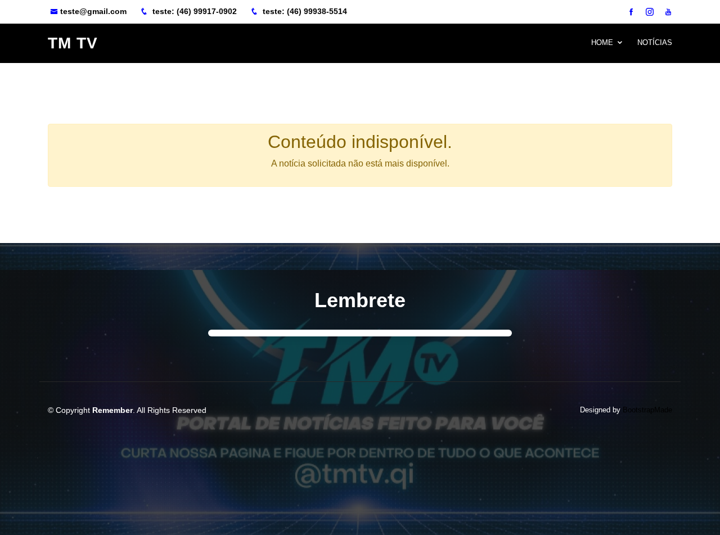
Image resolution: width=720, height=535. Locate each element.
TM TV (73, 43)
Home (602, 42)
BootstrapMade (647, 410)
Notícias (654, 42)
